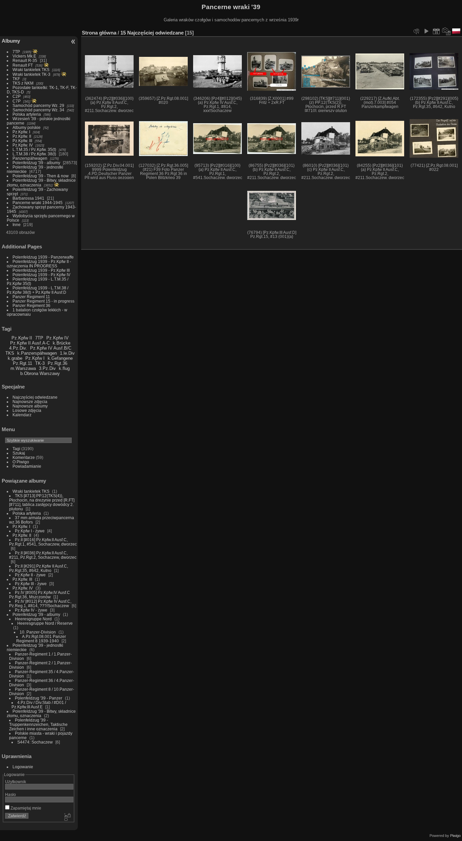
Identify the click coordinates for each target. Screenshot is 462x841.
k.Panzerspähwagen (37, 353)
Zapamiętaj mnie (25, 808)
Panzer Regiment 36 (31, 305)
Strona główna (99, 33)
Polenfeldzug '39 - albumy (36, 162)
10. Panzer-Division (38, 632)
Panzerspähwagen (30, 158)
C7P (17, 101)
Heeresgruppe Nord (33, 619)
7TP (16, 51)
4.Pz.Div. (18, 348)
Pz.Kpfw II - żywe (30, 575)
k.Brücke (61, 343)
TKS (9, 353)
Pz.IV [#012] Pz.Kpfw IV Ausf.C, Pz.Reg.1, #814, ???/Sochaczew (40, 603)
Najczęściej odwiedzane (35, 397)
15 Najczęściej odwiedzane (152, 33)
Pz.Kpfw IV (57, 337)
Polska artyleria (27, 114)
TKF (16, 78)
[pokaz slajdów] (426, 31)
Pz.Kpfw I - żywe (30, 531)
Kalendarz (22, 415)
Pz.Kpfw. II (22, 136)
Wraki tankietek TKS (31, 69)
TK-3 (40, 363)
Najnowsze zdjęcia (30, 401)
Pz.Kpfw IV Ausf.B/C (50, 348)
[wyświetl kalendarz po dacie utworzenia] (446, 31)
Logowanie (23, 767)
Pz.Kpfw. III (22, 140)
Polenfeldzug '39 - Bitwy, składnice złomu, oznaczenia (41, 182)
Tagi (16, 448)
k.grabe (15, 358)
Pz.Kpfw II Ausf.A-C (30, 343)
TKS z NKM (23, 83)
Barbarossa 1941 (28, 198)
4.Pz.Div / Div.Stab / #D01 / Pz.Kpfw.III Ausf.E (38, 704)
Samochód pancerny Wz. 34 (38, 110)
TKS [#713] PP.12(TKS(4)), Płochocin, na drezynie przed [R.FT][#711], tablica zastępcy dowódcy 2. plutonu (41, 502)
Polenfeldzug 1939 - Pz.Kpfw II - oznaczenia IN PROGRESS (39, 263)
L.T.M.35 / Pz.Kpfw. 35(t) (34, 149)
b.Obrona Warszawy (40, 373)
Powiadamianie (27, 466)
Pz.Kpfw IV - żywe (31, 610)
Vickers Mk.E (24, 56)
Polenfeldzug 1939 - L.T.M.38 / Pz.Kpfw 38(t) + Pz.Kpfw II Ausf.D (37, 290)
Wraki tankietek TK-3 (31, 74)
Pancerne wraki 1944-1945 (38, 202)
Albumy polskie (27, 127)
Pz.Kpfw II (21, 337)
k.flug (64, 368)
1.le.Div (67, 353)
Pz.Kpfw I (35, 358)
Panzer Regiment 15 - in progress (43, 301)
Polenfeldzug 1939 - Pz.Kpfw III (41, 270)
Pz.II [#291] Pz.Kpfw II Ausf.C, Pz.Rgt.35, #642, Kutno (38, 568)
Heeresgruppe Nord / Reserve (45, 623)
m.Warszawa (23, 368)
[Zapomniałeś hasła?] (67, 817)
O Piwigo (21, 462)
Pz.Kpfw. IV (23, 145)
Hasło (10, 794)
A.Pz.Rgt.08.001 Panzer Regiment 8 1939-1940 (41, 638)
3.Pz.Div (47, 368)
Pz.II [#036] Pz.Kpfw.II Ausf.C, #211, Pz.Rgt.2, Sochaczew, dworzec (42, 555)
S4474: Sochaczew (35, 742)
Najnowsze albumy (30, 406)
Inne (17, 224)
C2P (17, 96)
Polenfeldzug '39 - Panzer (38, 698)
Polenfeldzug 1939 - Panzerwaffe (43, 257)
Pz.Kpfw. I (21, 132)
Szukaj (19, 453)
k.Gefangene (60, 358)
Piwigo (455, 836)
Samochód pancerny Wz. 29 (38, 105)
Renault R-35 (25, 60)
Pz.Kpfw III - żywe (31, 583)
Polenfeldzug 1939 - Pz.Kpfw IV (41, 274)
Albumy (11, 41)
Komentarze (24, 457)
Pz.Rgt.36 (57, 363)
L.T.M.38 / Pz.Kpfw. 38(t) (34, 154)
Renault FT (23, 65)
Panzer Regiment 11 (31, 296)
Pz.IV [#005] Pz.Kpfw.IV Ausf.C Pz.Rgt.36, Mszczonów (39, 594)
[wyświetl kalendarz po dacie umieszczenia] (436, 31)
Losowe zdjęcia (27, 410)
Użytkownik (15, 781)
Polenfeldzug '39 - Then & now (41, 176)
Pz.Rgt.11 (22, 363)
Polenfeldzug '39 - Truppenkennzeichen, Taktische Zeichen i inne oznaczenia (38, 724)
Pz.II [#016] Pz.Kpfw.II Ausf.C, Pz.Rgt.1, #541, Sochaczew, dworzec (43, 541)
